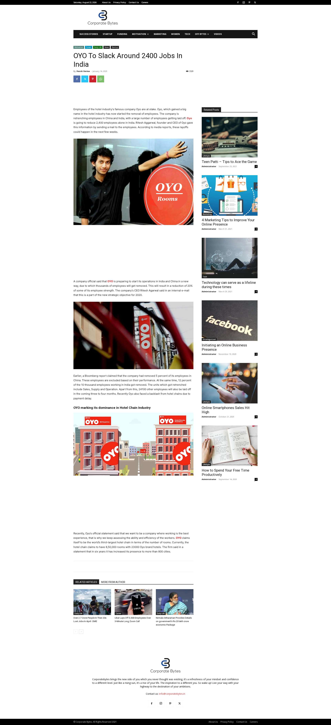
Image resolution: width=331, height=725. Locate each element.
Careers (145, 2)
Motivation (139, 34)
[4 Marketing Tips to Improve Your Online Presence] (230, 195)
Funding (122, 34)
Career (88, 47)
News (106, 47)
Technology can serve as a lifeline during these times (229, 285)
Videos (218, 34)
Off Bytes (200, 34)
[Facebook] (237, 2)
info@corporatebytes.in (172, 693)
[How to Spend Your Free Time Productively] (230, 446)
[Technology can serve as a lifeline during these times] (230, 258)
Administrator (209, 166)
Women (175, 34)
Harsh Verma (83, 71)
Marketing (160, 34)
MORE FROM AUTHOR (113, 582)
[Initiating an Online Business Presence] (230, 320)
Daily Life (98, 47)
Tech (187, 34)
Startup (107, 34)
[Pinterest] (249, 2)
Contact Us (134, 2)
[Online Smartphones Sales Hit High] (230, 383)
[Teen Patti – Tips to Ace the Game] (230, 137)
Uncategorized (209, 339)
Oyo (189, 118)
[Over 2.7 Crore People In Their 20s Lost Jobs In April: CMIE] (92, 602)
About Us (106, 2)
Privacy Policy (119, 2)
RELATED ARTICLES (86, 582)
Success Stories (88, 34)
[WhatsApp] (100, 79)
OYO (110, 281)
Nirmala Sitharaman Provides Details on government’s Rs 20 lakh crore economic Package (174, 621)
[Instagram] (243, 2)
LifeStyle (206, 156)
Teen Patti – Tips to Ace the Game (229, 162)
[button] (253, 34)
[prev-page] (75, 631)
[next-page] (81, 631)
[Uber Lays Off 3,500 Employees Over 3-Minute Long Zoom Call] (133, 602)
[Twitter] (255, 2)
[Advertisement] (195, 17)
